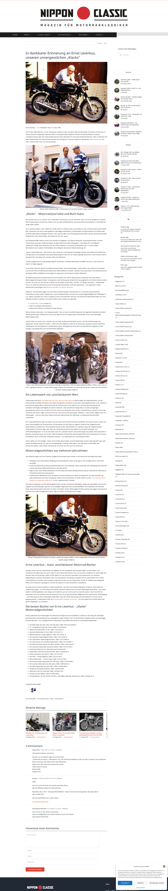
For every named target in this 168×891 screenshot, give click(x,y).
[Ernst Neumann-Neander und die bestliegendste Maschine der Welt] (94, 714)
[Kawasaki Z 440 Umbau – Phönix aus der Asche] (116, 170)
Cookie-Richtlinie (140, 887)
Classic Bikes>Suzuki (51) (124, 326)
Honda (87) (119, 362)
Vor (105, 43)
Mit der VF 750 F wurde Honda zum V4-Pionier (130, 106)
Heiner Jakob (32, 699)
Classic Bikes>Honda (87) (124, 308)
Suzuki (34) (119, 490)
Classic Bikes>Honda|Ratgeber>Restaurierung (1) (128, 315)
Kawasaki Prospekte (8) (123, 416)
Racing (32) (119, 461)
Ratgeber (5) (119, 470)
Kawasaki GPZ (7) (121, 412)
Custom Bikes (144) (122, 344)
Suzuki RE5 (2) (120, 517)
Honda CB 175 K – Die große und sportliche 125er (131, 115)
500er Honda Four (96, 139)
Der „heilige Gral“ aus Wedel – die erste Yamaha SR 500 (130, 153)
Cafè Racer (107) (121, 295)
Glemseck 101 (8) (121, 358)
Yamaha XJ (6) (120, 553)
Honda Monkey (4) (121, 394)
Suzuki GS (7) (120, 494)
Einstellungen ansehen (157, 883)
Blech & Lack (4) (121, 286)
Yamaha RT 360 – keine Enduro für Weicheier (131, 179)
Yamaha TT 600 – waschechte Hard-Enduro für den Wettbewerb (130, 188)
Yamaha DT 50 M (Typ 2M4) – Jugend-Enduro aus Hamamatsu (131, 162)
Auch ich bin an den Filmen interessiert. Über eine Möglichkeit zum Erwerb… (130, 250)
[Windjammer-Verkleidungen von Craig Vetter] (38, 714)
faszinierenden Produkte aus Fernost (65, 599)
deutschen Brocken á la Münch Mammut (59, 287)
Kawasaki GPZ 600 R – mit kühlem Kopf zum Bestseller (130, 124)
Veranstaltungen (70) (122, 526)
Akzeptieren (125, 883)
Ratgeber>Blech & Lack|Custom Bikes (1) (128, 475)
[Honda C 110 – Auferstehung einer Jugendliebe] (116, 207)
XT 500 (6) (119, 530)
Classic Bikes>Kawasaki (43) (124, 322)
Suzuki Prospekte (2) (122, 512)
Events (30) (119, 353)
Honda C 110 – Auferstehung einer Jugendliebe (130, 207)
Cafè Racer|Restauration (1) (125, 299)
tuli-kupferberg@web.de (40, 803)
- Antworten (58, 751)
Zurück (100, 43)
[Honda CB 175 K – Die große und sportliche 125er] (116, 115)
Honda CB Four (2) (121, 376)
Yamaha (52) (119, 535)
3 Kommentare (59, 699)
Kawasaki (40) (120, 407)
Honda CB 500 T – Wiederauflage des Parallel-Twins (131, 98)
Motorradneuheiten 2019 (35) (125, 434)
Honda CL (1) (120, 385)
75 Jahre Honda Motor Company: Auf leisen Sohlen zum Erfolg (131, 132)
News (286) (119, 447)
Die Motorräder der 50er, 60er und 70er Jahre (57, 400)
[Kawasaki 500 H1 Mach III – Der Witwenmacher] (116, 89)
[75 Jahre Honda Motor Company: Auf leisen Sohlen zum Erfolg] (116, 132)
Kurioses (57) (120, 425)
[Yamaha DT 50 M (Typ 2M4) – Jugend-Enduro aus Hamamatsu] (116, 162)
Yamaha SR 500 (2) (121, 548)
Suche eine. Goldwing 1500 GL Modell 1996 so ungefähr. (131, 268)
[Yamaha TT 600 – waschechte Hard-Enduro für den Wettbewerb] (116, 188)
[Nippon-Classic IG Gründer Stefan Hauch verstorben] (66, 714)
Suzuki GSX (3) (120, 499)
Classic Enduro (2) (121, 340)
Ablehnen (140, 883)
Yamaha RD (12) (121, 544)
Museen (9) (119, 443)
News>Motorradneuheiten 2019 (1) (127, 452)
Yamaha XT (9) (120, 562)
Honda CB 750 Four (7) (123, 371)
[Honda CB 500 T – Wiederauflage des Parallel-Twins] (116, 98)
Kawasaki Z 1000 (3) (122, 420)
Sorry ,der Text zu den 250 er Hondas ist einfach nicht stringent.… (131, 259)
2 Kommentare (41, 738)
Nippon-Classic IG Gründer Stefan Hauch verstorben (65, 735)
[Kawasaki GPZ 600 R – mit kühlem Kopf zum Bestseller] (116, 124)
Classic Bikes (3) (121, 304)
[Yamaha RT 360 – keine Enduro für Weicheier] (116, 179)
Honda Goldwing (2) (122, 389)
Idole (51, 699)
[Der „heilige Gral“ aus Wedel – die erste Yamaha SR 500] (116, 153)
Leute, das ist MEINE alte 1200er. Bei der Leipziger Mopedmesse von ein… (131, 240)
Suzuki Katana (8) (121, 508)
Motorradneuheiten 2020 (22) (125, 438)
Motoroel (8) (119, 429)
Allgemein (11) (120, 281)
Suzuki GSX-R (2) (121, 503)
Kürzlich (128, 72)
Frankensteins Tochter (37, 303)
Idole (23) (118, 403)
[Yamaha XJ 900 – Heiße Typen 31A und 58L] (116, 80)
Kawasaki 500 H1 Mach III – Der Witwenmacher (131, 89)
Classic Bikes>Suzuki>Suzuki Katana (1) (128, 331)
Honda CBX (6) (120, 380)
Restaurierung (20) (122, 486)
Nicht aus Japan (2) (122, 456)
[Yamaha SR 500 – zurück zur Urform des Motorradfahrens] (116, 198)
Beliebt (128, 145)
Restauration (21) (121, 481)
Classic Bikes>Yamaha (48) (124, 335)
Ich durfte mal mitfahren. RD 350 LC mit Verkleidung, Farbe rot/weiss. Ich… (131, 231)
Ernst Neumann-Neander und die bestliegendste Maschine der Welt (93, 735)
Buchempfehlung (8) (122, 290)
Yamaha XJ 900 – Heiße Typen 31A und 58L (130, 80)
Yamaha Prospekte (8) (123, 539)
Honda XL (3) (120, 398)
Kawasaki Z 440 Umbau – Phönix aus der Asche (131, 170)
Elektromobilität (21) (122, 349)
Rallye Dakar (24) (121, 465)
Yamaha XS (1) (120, 557)
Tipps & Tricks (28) (121, 521)
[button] (164, 866)
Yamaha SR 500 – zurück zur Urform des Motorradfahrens (130, 198)
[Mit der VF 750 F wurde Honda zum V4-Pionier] (116, 106)
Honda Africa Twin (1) (122, 367)
